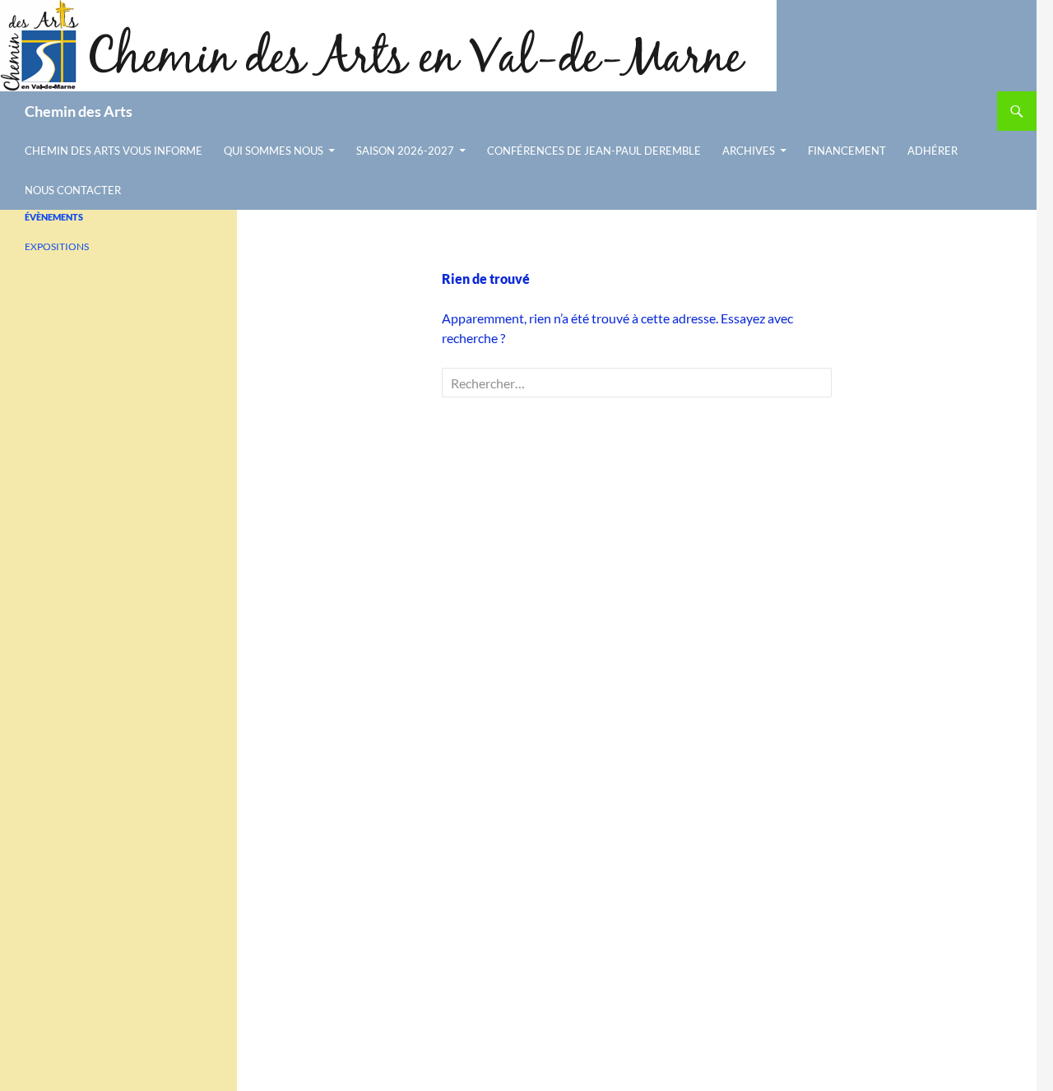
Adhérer (932, 150)
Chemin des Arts (78, 111)
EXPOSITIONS (57, 246)
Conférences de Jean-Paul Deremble (594, 150)
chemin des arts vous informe (113, 150)
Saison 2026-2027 (405, 150)
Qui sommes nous (273, 150)
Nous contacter (73, 190)
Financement (847, 150)
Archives (748, 150)
